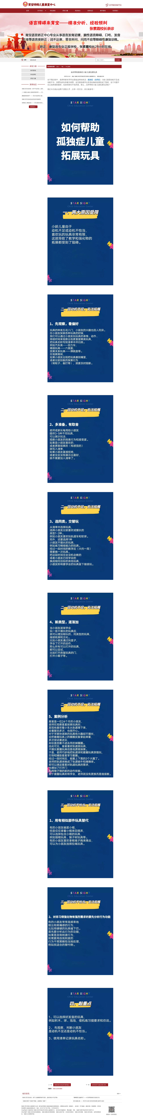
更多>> (119, 1093)
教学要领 (103, 10)
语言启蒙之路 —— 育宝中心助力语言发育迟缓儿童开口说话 (88, 1101)
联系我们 (115, 10)
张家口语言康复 (79, 1112)
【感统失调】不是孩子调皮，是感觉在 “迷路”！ (34, 1101)
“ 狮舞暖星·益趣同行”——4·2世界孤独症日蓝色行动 (86, 1097)
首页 (27, 10)
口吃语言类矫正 (69, 1112)
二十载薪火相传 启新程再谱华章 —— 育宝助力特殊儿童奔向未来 (33, 92)
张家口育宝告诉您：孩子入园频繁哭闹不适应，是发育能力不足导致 (39, 1097)
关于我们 (40, 10)
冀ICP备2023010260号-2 (87, 1110)
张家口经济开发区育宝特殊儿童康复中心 (44, 1110)
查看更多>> (33, 107)
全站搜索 (117, 60)
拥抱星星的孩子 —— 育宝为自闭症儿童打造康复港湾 (33, 95)
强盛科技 (63, 1110)
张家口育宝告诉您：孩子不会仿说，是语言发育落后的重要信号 (33, 88)
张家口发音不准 (60, 1112)
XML (74, 1110)
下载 (62, 66)
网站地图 (69, 1110)
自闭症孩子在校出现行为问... (99, 1085)
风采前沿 (77, 10)
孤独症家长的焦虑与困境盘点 (62, 1085)
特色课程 (52, 10)
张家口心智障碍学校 (29, 1114)
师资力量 (65, 10)
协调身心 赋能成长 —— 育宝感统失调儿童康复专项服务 (33, 102)
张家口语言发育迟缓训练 (34, 1112)
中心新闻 (68, 66)
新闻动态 (90, 10)
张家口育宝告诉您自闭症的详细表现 (31, 99)
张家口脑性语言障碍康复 (48, 1112)
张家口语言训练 (88, 1112)
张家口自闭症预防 (57, 1088)
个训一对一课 (33, 60)
